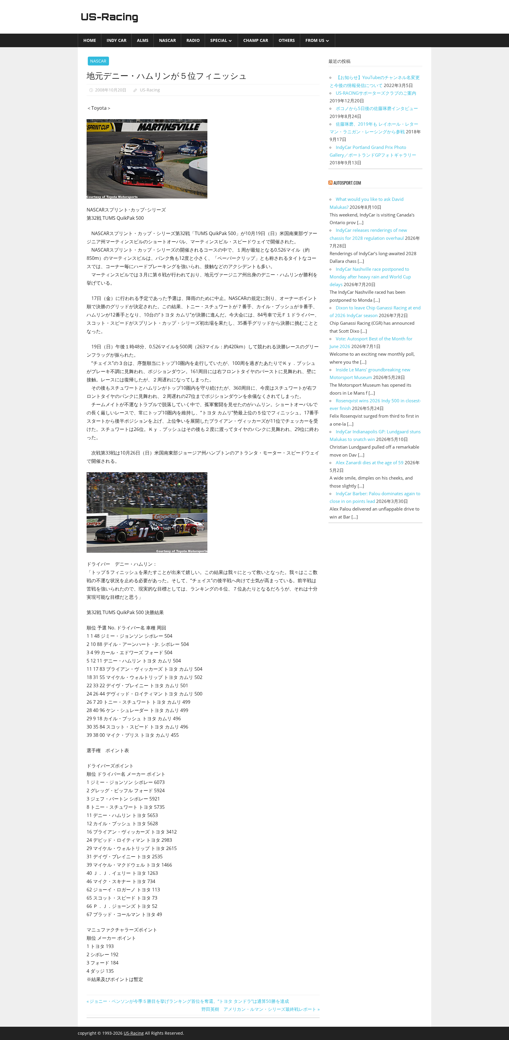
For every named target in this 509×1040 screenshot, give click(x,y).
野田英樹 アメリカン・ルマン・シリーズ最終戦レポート (258, 1009)
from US (314, 40)
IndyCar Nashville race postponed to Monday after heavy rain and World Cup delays (370, 277)
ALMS (142, 40)
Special (218, 40)
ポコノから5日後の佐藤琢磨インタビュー (377, 108)
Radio (193, 40)
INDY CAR (116, 40)
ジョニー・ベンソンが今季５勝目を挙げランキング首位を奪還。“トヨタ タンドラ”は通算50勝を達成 (189, 1001)
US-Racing (109, 17)
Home (89, 40)
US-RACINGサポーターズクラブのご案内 (376, 93)
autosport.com (347, 182)
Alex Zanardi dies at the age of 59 (370, 462)
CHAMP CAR (255, 40)
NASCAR (167, 40)
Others (287, 40)
